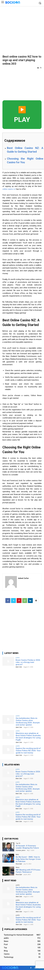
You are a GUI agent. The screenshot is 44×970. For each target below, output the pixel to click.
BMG (17, 854)
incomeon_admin (20, 850)
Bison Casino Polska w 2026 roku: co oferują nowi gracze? (28, 662)
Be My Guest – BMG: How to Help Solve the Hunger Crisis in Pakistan (28, 859)
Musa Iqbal (19, 864)
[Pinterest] (19, 600)
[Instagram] (35, 968)
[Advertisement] (22, 29)
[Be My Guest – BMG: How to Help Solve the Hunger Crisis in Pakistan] (8, 858)
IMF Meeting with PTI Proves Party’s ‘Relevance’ (28, 871)
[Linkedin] (30, 600)
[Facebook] (7, 600)
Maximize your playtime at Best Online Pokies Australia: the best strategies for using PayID (28, 736)
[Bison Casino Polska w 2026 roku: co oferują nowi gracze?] (8, 661)
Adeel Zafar (23, 578)
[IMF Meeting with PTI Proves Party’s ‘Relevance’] (8, 871)
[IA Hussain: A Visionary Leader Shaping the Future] (8, 847)
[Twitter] (13, 600)
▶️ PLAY (22, 114)
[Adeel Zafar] (11, 582)
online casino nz (9, 189)
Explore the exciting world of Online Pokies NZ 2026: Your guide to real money (28, 750)
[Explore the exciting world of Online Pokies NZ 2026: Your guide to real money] (8, 749)
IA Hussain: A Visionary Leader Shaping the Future (27, 847)
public (18, 657)
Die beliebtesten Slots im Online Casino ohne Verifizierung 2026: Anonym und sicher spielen (28, 721)
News (17, 867)
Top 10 (18, 843)
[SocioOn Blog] (12, 2)
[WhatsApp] (24, 600)
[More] (36, 600)
